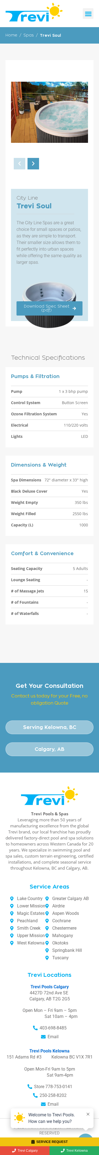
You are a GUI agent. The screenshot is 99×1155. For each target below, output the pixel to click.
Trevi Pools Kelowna (49, 1051)
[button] (88, 13)
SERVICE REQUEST (52, 1142)
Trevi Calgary (28, 1151)
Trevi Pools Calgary (50, 986)
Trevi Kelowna (77, 1151)
